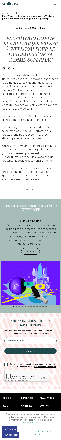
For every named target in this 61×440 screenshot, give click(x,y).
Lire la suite (30, 251)
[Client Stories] (30, 283)
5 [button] (25, 306)
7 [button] (31, 306)
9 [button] (37, 306)
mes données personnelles (45, 367)
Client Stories (30, 221)
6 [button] (28, 306)
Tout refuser (10, 429)
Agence (7, 398)
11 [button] (43, 306)
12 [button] (46, 306)
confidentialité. (30, 422)
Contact (45, 406)
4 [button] (22, 306)
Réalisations (47, 398)
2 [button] (16, 306)
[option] (30, 261)
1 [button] (13, 306)
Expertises (27, 398)
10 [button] (40, 306)
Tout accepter (11, 434)
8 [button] (34, 306)
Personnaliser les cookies (42, 432)
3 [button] (19, 306)
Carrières (26, 406)
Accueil (5, 13)
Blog (17, 13)
